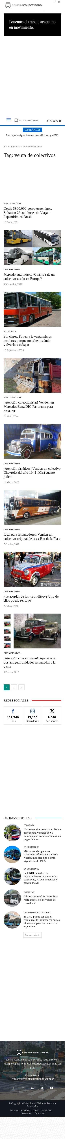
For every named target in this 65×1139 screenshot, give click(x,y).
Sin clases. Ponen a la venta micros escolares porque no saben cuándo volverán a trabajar (28, 340)
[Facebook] (55, 2)
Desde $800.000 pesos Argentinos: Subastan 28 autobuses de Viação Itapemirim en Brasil (28, 213)
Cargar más (31, 934)
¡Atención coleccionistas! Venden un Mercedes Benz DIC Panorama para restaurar (29, 406)
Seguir (32, 709)
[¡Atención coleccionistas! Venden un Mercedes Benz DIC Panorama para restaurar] (32, 375)
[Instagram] (59, 2)
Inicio (6, 146)
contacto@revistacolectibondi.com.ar (33, 1078)
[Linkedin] (53, 120)
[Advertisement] (32, 74)
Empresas (29, 892)
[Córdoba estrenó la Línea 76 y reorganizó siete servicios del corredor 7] (12, 898)
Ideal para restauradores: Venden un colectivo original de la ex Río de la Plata (32, 537)
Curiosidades (12, 269)
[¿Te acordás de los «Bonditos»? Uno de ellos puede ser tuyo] (32, 569)
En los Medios (12, 203)
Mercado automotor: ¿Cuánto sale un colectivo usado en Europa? (29, 277)
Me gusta (13, 709)
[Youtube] (59, 120)
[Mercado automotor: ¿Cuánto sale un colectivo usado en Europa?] (32, 247)
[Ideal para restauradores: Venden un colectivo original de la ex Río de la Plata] (32, 507)
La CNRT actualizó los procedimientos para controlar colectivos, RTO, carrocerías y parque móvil (33, 137)
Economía (10, 331)
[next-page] (21, 687)
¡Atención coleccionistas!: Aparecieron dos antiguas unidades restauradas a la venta (30, 662)
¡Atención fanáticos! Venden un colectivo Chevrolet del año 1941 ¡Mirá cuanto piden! (32, 473)
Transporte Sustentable (37, 913)
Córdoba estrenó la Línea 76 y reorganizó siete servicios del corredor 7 (41, 899)
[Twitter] (56, 120)
